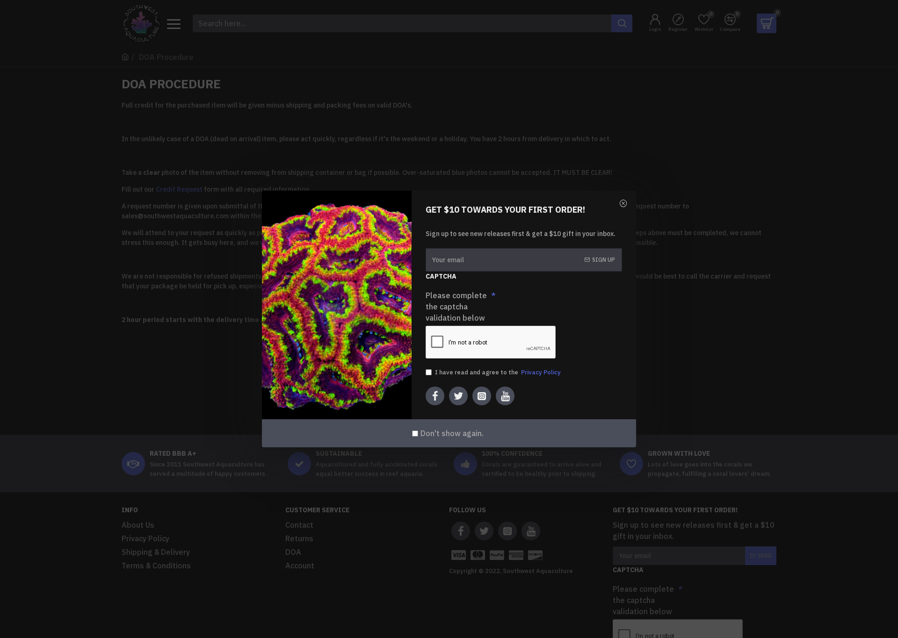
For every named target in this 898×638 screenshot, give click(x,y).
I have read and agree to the (498, 372)
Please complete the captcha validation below (456, 307)
